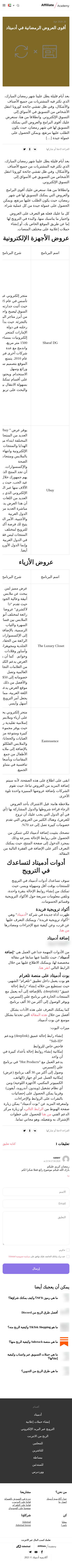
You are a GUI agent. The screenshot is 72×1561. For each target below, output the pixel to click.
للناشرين (37, 1450)
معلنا (64, 1522)
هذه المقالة (39, 1015)
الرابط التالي (34, 1109)
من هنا (64, 930)
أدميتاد (21, 914)
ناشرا (64, 1525)
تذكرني (62, 1250)
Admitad (26, 1522)
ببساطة (37, 1457)
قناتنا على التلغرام (21, 1505)
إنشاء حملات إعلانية (38, 1421)
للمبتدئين (37, 1464)
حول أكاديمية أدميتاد (57, 1499)
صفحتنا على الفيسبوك (20, 1508)
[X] (24, 149)
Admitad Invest (23, 1525)
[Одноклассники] (30, 149)
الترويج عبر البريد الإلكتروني (38, 1429)
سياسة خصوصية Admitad (19, 1256)
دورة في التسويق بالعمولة (17, 1499)
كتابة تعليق (9, 1143)
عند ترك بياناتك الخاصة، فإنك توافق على (36, 1256)
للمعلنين (38, 1443)
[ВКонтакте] (35, 149)
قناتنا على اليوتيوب (21, 1502)
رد (68, 1175)
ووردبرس (38, 1472)
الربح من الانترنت (37, 1436)
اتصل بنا (63, 1502)
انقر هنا (44, 968)
